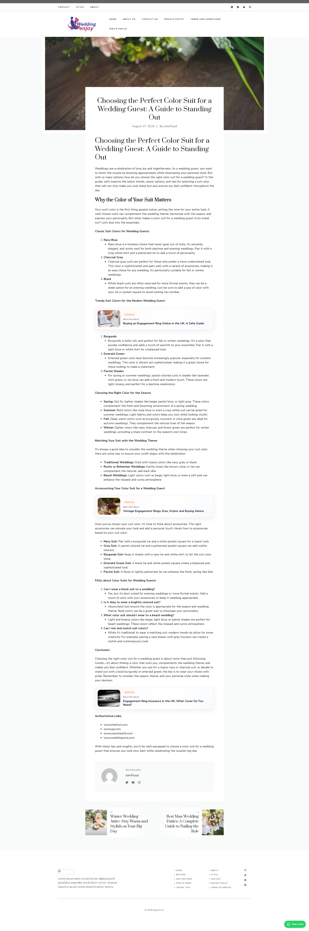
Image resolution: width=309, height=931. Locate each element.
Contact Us (150, 19)
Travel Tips (183, 887)
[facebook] (238, 7)
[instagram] (250, 7)
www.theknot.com (115, 725)
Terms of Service (221, 887)
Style (80, 7)
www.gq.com (112, 729)
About (94, 7)
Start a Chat (297, 924)
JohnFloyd (170, 126)
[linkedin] (232, 7)
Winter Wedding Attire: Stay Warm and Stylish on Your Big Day (129, 824)
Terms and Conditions (205, 19)
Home (112, 19)
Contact (64, 7)
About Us (129, 19)
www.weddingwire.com (119, 738)
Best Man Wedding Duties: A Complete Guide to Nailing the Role (182, 824)
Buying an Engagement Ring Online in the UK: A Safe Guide (163, 323)
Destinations (184, 879)
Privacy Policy (174, 19)
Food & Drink (183, 883)
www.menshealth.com (118, 733)
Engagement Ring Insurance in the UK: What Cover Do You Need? (163, 703)
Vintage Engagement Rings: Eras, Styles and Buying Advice (163, 511)
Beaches (181, 874)
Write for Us (118, 28)
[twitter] (244, 7)
